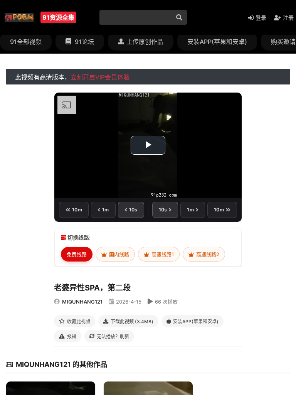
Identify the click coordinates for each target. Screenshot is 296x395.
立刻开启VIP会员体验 (100, 77)
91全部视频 (26, 42)
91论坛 (83, 42)
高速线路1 (162, 254)
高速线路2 (207, 254)
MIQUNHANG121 (82, 302)
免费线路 (77, 254)
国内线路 (118, 254)
